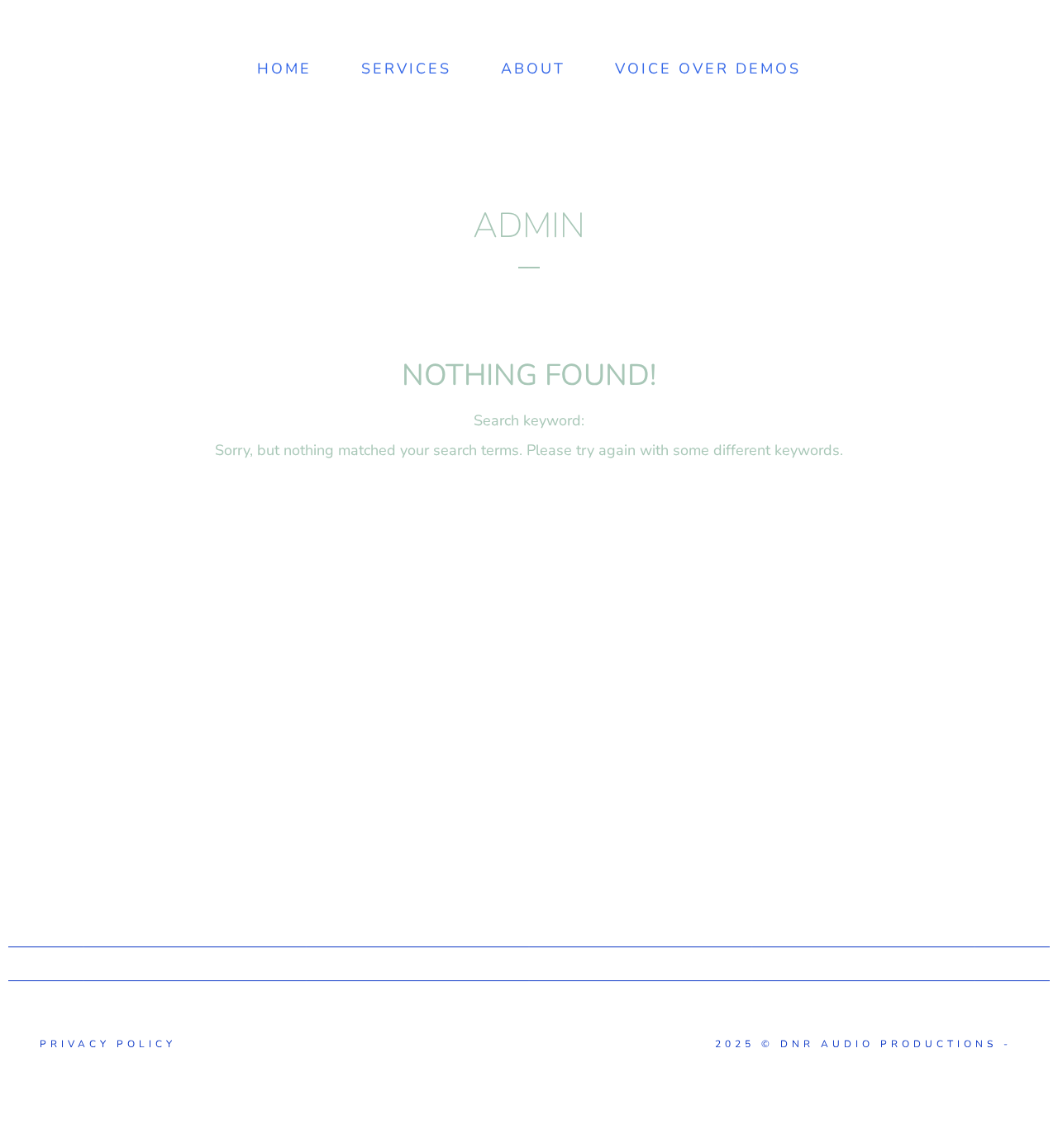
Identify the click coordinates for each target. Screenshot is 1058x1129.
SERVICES (406, 68)
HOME (284, 68)
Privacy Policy (104, 1044)
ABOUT (533, 68)
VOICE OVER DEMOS (708, 68)
